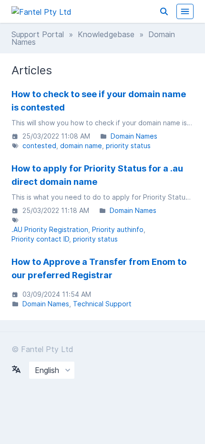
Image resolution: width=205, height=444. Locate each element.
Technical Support (102, 304)
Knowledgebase (106, 34)
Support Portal (37, 34)
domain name (81, 145)
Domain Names (134, 136)
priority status (128, 145)
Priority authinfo (118, 229)
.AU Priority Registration (49, 229)
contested (39, 145)
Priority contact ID (40, 239)
